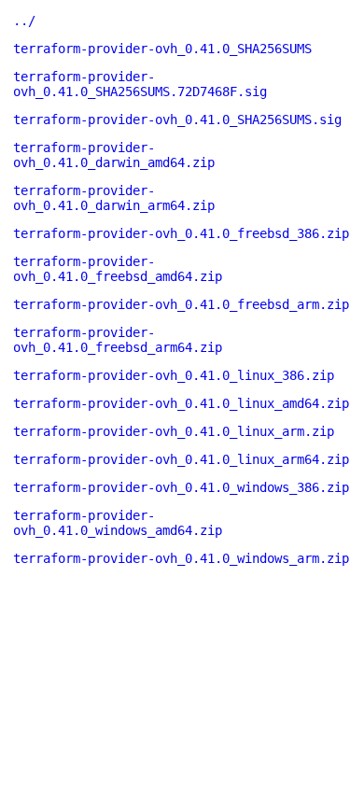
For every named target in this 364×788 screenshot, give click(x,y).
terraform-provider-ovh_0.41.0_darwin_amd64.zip (114, 155)
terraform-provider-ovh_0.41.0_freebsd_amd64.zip (117, 269)
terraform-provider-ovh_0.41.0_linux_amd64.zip (181, 403)
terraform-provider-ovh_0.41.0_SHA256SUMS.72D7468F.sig (140, 84)
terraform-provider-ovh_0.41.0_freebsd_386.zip (181, 233)
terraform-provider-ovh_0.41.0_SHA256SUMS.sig (177, 119)
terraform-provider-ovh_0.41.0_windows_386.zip (181, 487)
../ (24, 20)
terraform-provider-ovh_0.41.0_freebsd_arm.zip (181, 304)
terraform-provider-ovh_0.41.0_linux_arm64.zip (181, 459)
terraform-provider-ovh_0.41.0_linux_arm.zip (173, 431)
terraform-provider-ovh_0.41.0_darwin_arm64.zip (114, 198)
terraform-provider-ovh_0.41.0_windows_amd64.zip (117, 523)
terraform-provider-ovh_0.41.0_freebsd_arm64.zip (117, 340)
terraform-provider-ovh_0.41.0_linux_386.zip (173, 375)
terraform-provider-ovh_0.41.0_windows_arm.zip (181, 558)
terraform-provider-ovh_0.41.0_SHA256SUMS (162, 48)
